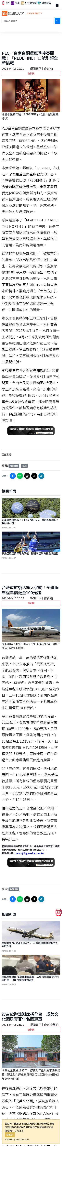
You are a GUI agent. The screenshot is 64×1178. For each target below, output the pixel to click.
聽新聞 (31, 73)
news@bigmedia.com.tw (30, 853)
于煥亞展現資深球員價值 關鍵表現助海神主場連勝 (30, 553)
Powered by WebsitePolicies (17, 1139)
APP (7, 3)
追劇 (17, 3)
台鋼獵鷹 (14, 465)
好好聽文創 (31, 3)
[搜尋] (57, 21)
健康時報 (46, 3)
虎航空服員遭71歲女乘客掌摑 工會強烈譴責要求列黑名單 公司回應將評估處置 (30, 978)
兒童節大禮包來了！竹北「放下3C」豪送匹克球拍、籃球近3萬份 (30, 521)
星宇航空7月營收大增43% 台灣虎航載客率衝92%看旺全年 (30, 944)
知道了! (10, 1134)
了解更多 (19, 1130)
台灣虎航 (14, 889)
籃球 (24, 465)
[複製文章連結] (41, 476)
